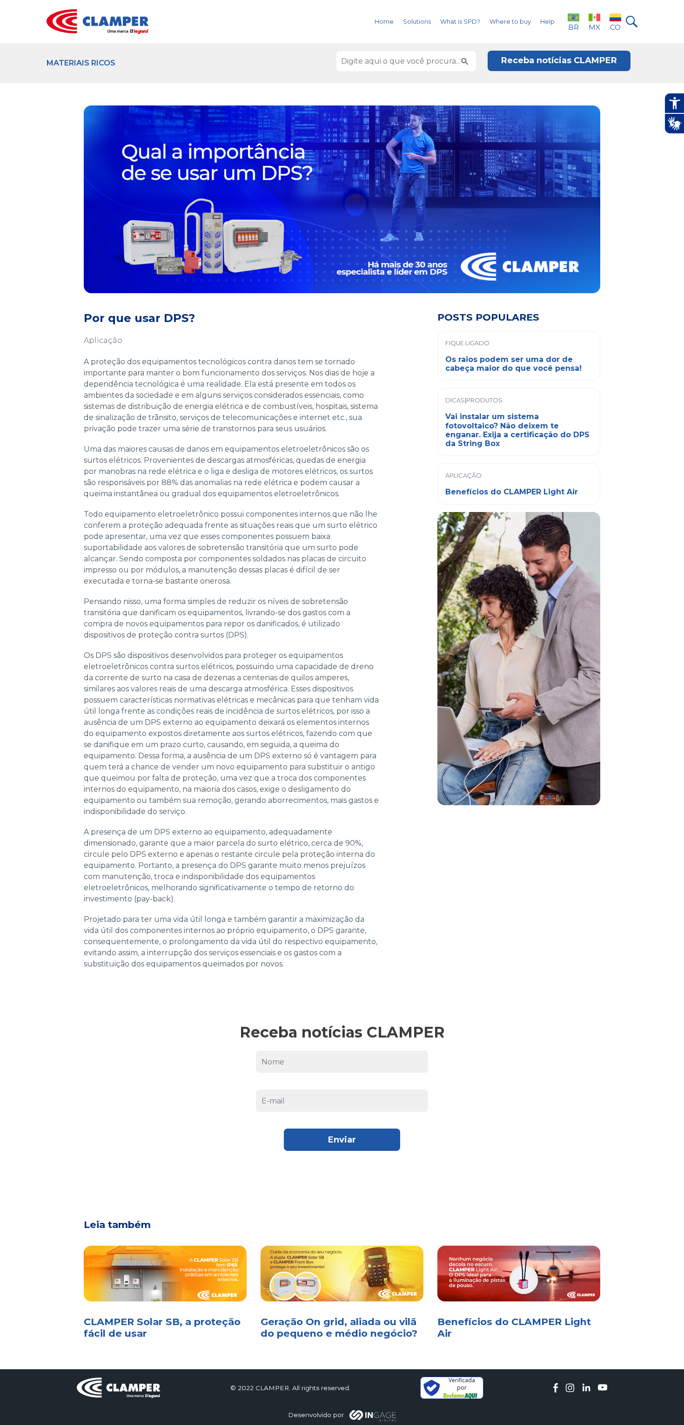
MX (594, 27)
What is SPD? (460, 21)
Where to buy (510, 21)
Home (384, 21)
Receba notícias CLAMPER (559, 60)
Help (547, 21)
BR (573, 27)
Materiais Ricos (81, 63)
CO (615, 27)
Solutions (417, 21)
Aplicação (103, 340)
